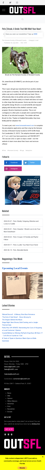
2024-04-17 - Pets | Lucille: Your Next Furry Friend (21, 245)
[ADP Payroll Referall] (22, 190)
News (9, 393)
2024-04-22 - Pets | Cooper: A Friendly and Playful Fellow (21, 238)
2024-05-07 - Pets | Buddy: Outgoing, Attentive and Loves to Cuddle (21, 222)
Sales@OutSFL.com (11, 369)
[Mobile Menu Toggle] (3, 10)
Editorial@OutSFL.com (12, 367)
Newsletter (11, 409)
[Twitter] (10, 2)
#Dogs (22, 150)
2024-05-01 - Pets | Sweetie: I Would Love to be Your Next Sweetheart (22, 230)
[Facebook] (3, 2)
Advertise (10, 404)
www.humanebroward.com (25, 125)
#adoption (29, 150)
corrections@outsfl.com (21, 379)
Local (36, 40)
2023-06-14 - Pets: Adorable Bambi (16, 250)
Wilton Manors (12, 401)
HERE (35, 34)
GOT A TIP (9, 429)
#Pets (4, 150)
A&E (8, 396)
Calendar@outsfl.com (11, 374)
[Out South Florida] (23, 10)
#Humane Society (12, 150)
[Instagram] (17, 2)
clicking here (36, 424)
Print (8, 406)
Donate (9, 412)
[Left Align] (42, 457)
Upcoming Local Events (15, 268)
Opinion (9, 398)
